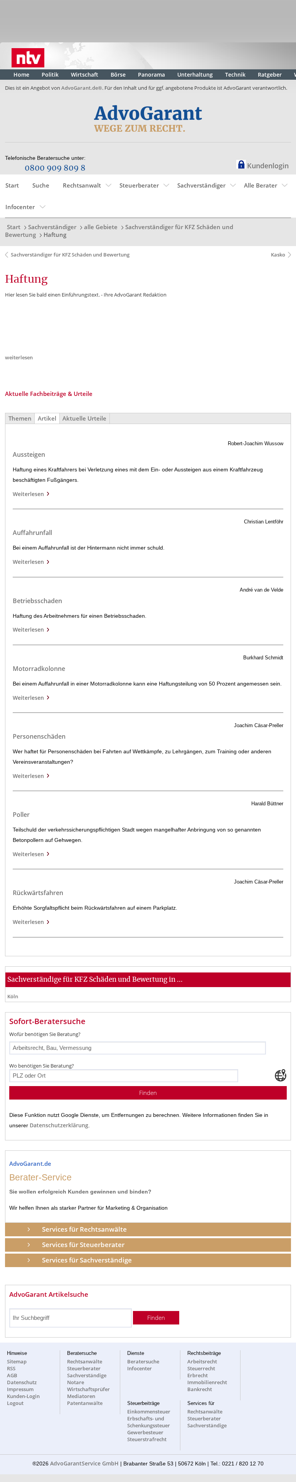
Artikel (47, 418)
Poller (21, 814)
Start (12, 185)
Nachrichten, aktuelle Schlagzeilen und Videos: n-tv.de (28, 56)
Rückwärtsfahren (38, 893)
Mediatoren (81, 1396)
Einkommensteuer (148, 1411)
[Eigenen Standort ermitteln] (280, 1075)
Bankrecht (199, 1389)
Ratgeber (270, 74)
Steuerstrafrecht (146, 1439)
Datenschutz (22, 1382)
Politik (50, 74)
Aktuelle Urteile (84, 418)
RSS (11, 1368)
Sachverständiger (201, 185)
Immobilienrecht (207, 1382)
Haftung (55, 234)
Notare (75, 1382)
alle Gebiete (101, 227)
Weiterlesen (30, 494)
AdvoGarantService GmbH (84, 1463)
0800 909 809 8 (55, 168)
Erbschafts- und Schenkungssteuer (148, 1422)
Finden (148, 1093)
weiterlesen (19, 357)
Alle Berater (260, 185)
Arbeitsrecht (202, 1361)
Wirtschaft (84, 74)
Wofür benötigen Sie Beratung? (45, 1034)
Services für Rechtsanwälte (84, 1229)
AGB (12, 1375)
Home (21, 74)
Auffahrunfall (32, 532)
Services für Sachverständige (87, 1260)
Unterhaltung (195, 74)
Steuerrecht (201, 1368)
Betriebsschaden (37, 601)
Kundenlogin (268, 165)
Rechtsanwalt (82, 185)
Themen (20, 418)
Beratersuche (143, 1361)
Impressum (20, 1389)
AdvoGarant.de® (81, 87)
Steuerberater (139, 185)
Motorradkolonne (39, 668)
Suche (40, 185)
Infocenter (20, 207)
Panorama (151, 74)
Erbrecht (197, 1375)
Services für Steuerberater (83, 1244)
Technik (235, 74)
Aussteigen (29, 454)
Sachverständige (86, 1375)
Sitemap (17, 1361)
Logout (15, 1403)
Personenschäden (39, 736)
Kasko (277, 254)
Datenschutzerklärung (59, 1125)
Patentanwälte (85, 1403)
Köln (12, 996)
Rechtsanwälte (84, 1361)
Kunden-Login (23, 1396)
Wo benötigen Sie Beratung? (41, 1065)
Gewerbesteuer (145, 1432)
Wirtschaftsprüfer (88, 1389)
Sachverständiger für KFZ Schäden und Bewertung (70, 254)
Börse (118, 74)
